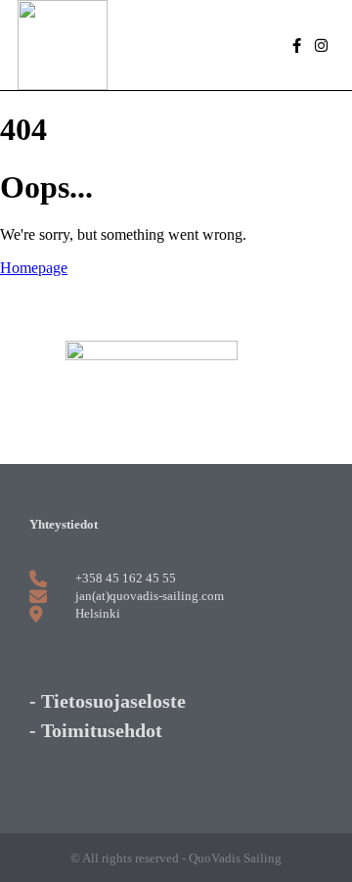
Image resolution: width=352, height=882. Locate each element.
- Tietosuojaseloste (107, 701)
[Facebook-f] (296, 45)
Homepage (33, 267)
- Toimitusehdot (95, 730)
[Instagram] (321, 45)
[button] (206, 45)
